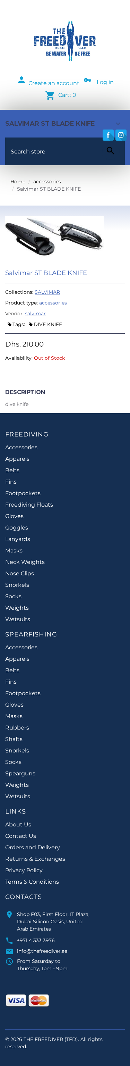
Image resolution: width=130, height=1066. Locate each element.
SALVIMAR (47, 292)
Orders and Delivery (32, 847)
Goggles (16, 527)
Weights (17, 608)
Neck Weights (25, 562)
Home (17, 181)
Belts (12, 470)
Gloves (14, 516)
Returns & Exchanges (35, 859)
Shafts (14, 739)
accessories (47, 181)
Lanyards (17, 539)
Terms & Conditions (32, 881)
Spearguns (20, 773)
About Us (18, 824)
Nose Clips (19, 573)
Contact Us (20, 836)
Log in (105, 82)
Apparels (17, 459)
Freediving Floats (29, 504)
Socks (13, 596)
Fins (11, 481)
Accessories (21, 447)
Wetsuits (17, 619)
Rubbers (17, 727)
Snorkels (17, 585)
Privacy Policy (24, 870)
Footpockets (23, 493)
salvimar (35, 313)
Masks (14, 550)
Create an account (53, 83)
